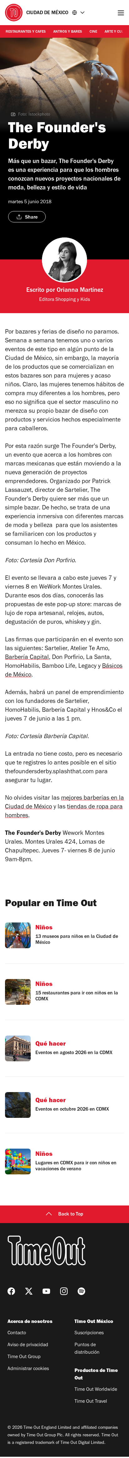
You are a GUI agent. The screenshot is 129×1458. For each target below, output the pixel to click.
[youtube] (46, 1291)
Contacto (17, 1333)
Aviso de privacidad (28, 1345)
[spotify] (81, 1291)
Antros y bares (67, 32)
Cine (93, 32)
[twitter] (29, 1291)
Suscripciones (89, 1333)
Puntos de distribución (87, 1349)
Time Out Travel (91, 1401)
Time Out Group (24, 1357)
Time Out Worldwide (96, 1389)
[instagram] (64, 1291)
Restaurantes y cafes (26, 32)
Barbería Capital (27, 658)
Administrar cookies (28, 1369)
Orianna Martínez (80, 291)
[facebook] (11, 1291)
